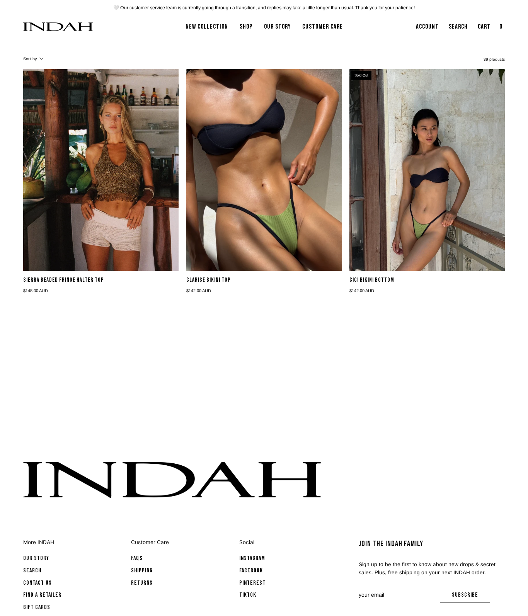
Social (246, 542)
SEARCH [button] (460, 29)
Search (32, 570)
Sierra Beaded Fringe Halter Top (63, 280)
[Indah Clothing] (58, 26)
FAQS (137, 558)
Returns (142, 583)
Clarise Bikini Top (208, 280)
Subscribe (471, 596)
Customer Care (150, 542)
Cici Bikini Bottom (371, 280)
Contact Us (37, 583)
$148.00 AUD (35, 291)
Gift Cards (36, 607)
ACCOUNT (427, 29)
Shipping (142, 570)
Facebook (251, 570)
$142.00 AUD (198, 291)
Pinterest (252, 583)
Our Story (36, 558)
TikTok (247, 595)
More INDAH (38, 542)
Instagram (252, 558)
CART (490, 29)
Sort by (30, 58)
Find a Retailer (42, 595)
